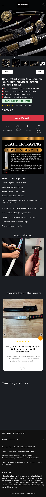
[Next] (43, 58)
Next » (40, 72)
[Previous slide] (4, 334)
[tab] (20, 369)
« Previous (7, 72)
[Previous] (3, 58)
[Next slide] (41, 334)
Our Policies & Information (13, 433)
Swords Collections (10, 439)
